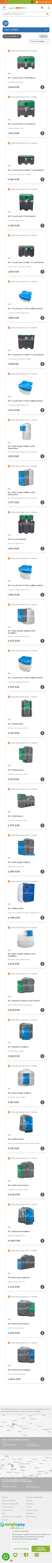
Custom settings (21, 1549)
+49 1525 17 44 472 (9, 1487)
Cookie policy (24, 1542)
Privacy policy (16, 1542)
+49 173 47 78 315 (32, 1487)
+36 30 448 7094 (8, 1445)
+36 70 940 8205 (32, 1445)
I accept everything (41, 1549)
